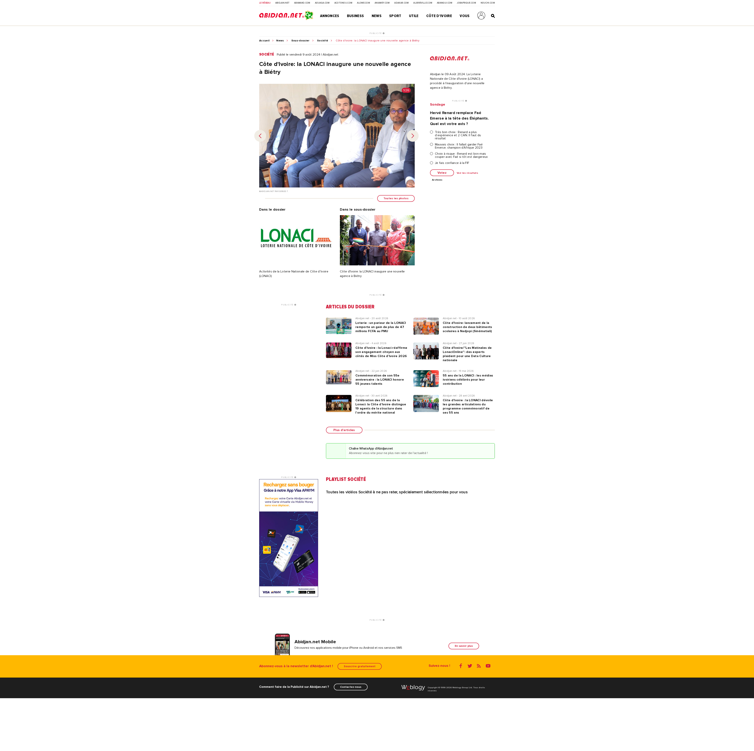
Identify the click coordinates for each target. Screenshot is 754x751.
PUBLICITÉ (376, 33)
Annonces (329, 16)
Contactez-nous (350, 687)
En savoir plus (464, 646)
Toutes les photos (395, 198)
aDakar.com (401, 3)
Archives (437, 180)
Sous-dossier (300, 40)
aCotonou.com (343, 3)
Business (355, 16)
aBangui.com (444, 3)
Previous (260, 136)
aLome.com (363, 3)
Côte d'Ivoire (439, 16)
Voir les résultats (467, 173)
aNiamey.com (382, 3)
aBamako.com (302, 3)
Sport (395, 16)
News (377, 16)
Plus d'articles (344, 430)
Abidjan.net (282, 3)
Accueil (264, 40)
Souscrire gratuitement (359, 666)
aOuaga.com (322, 3)
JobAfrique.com (466, 3)
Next (413, 136)
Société (322, 40)
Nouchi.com (488, 3)
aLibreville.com (422, 3)
